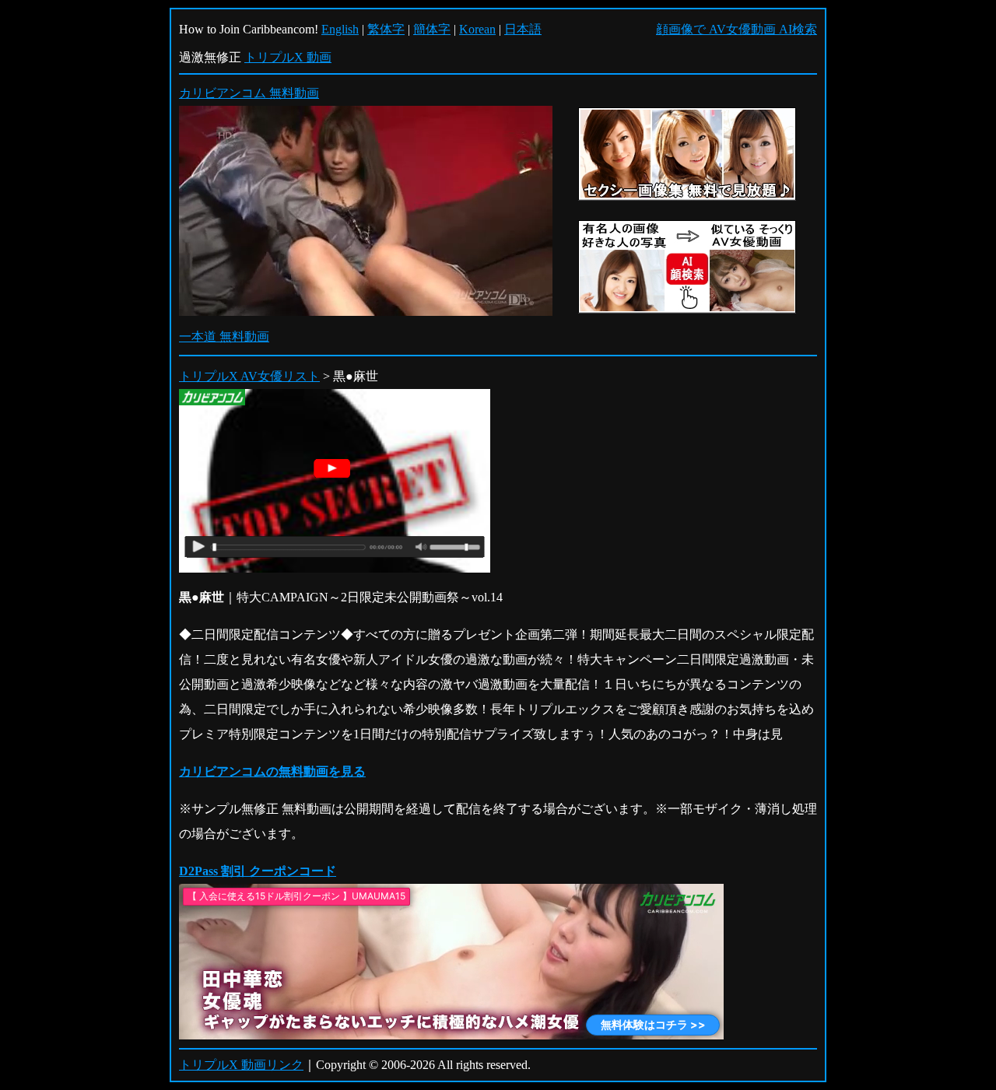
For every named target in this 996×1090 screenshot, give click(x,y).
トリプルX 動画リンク (241, 1064)
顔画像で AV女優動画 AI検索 (736, 29)
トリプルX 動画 (287, 57)
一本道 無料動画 (224, 336)
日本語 (523, 29)
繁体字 (386, 29)
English (340, 29)
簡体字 (432, 29)
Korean (477, 29)
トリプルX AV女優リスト (249, 376)
